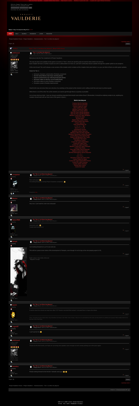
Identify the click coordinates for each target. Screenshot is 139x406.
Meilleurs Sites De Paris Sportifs (79, 132)
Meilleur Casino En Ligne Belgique (80, 115)
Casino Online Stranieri (80, 164)
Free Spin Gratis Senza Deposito (80, 149)
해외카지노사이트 (80, 128)
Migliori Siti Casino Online (80, 111)
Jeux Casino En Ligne (79, 108)
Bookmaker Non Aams (80, 139)
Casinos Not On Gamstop (79, 103)
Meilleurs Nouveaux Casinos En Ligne (80, 134)
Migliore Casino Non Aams (80, 151)
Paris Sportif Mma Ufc (80, 124)
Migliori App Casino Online (80, 120)
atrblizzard (16, 53)
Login (41, 33)
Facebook (33, 33)
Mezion (14, 198)
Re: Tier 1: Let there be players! (42, 174)
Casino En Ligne (80, 117)
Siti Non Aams (80, 118)
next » (128, 41)
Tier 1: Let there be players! (41, 52)
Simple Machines (78, 402)
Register (49, 33)
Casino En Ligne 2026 (80, 143)
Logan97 (15, 326)
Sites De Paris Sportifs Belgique (80, 112)
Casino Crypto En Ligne (80, 106)
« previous (124, 41)
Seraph (14, 241)
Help (16, 33)
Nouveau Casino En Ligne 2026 (79, 157)
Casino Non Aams (80, 148)
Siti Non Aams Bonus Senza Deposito (80, 152)
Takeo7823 (16, 220)
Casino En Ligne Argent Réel (80, 142)
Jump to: (112, 389)
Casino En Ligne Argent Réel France (80, 161)
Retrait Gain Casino (80, 165)
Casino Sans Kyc (80, 123)
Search (24, 33)
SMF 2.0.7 (61, 402)
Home (10, 33)
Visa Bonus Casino (80, 140)
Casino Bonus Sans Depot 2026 (79, 136)
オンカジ (80, 154)
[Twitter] (13, 194)
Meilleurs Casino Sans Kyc (80, 131)
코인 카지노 (80, 156)
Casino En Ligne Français (80, 145)
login (25, 4)
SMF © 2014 (68, 402)
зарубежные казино (80, 129)
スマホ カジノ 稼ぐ (79, 126)
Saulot (14, 305)
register (30, 4)
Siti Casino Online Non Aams (80, 121)
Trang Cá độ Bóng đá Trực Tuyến (80, 137)
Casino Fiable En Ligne (80, 159)
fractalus (15, 366)
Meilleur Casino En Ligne (79, 109)
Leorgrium (16, 174)
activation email (25, 5)
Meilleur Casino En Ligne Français (80, 146)
